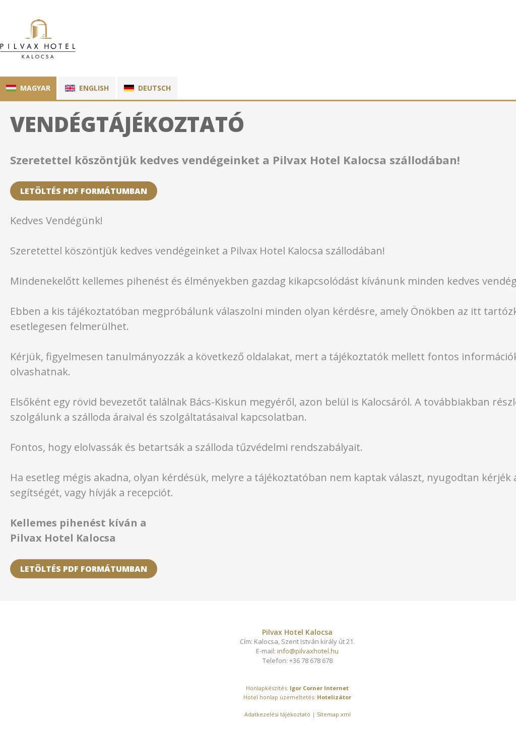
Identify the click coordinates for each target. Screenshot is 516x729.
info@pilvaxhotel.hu (308, 650)
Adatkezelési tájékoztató (277, 714)
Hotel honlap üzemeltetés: (279, 697)
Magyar (35, 88)
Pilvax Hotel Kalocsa (297, 632)
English (94, 88)
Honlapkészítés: (267, 688)
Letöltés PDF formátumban (83, 190)
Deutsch (154, 88)
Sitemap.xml (334, 714)
